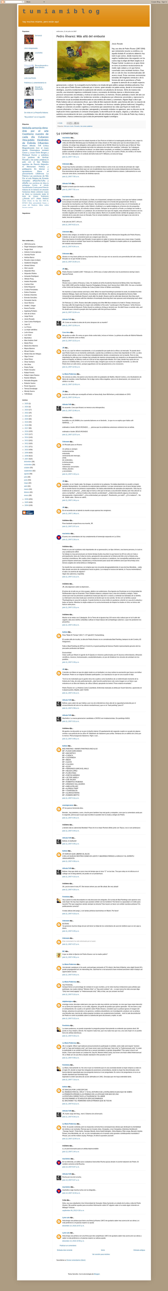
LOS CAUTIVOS (30, 78)
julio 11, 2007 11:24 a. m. (71, 312)
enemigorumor (67, 805)
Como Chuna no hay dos (31, 201)
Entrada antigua (139, 1250)
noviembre (28, 465)
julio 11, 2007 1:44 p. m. (70, 500)
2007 (27, 459)
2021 (27, 416)
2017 (27, 428)
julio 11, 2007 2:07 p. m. (70, 526)
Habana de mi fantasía (30, 190)
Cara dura (66, 332)
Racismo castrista (27, 207)
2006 (27, 499)
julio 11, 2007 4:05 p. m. (70, 844)
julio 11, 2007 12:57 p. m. (71, 434)
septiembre (28, 471)
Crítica (46, 146)
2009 (27, 453)
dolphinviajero (67, 1001)
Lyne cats (66, 1218)
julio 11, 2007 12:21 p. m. (71, 341)
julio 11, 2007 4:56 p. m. (70, 957)
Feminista (66, 897)
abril (26, 486)
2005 (27, 502)
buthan (64, 632)
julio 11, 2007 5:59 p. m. (70, 1058)
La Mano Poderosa (69, 374)
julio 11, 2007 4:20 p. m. (70, 890)
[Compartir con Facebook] (75, 123)
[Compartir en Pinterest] (78, 123)
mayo (26, 483)
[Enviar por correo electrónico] (68, 123)
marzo (26, 489)
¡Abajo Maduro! (42, 198)
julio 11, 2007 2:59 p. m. (70, 708)
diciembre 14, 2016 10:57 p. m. (73, 1226)
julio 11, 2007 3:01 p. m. (70, 721)
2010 (27, 450)
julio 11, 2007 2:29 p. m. (70, 662)
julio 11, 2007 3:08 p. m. (70, 739)
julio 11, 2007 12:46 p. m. (71, 410)
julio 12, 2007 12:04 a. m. (71, 1139)
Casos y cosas (28, 153)
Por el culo (27, 178)
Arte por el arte (69, 126)
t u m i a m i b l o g (60, 11)
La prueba (38, 53)
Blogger (97, 1274)
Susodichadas (27, 187)
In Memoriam (29, 167)
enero (26, 495)
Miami (24, 146)
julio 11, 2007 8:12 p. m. (70, 1104)
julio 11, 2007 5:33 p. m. (70, 1036)
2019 (27, 422)
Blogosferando (28, 148)
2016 (27, 431)
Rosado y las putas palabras (83, 126)
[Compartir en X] (73, 123)
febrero (27, 492)
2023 (27, 410)
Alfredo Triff (66, 183)
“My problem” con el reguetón (34, 117)
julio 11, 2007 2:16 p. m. (70, 539)
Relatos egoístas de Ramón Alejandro (35, 163)
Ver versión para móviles (101, 1254)
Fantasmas (26, 192)
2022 (27, 413)
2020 (27, 419)
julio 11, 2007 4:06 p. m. (70, 861)
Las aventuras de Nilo (39, 176)
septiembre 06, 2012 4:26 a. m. (73, 1210)
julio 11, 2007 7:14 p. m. (70, 1080)
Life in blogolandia (31, 48)
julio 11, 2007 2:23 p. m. (70, 607)
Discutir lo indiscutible (39, 88)
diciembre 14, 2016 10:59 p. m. (73, 1241)
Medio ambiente (37, 192)
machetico (66, 138)
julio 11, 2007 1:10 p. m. (70, 474)
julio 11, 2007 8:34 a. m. (70, 246)
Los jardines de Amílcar (35, 157)
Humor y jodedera (40, 155)
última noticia (44, 205)
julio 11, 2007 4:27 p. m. (70, 944)
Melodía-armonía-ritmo (35, 128)
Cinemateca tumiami (39, 150)
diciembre (28, 462)
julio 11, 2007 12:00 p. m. (71, 325)
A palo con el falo (35, 161)
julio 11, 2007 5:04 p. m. (70, 975)
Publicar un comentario (68, 1245)
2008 (27, 456)
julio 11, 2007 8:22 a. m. (70, 225)
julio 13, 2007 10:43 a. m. (71, 1193)
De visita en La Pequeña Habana (36, 113)
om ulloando (44, 190)
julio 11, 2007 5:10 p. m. (70, 994)
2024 (27, 407)
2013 (27, 440)
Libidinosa (40, 174)
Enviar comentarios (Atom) (76, 1260)
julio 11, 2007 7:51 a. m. (70, 190)
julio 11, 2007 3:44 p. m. (70, 831)
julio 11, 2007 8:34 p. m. (70, 1117)
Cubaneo (43, 137)
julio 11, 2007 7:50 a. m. (70, 177)
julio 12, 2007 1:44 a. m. (70, 1152)
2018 (27, 425)
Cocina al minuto (40, 185)
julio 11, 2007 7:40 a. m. (70, 157)
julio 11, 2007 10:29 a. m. (71, 262)
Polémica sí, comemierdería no (35, 83)
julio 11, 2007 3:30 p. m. (70, 818)
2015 (27, 434)
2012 (27, 443)
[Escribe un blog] (70, 123)
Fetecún (46, 187)
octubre (27, 468)
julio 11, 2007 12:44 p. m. (71, 397)
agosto (26, 474)
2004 (27, 505)
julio (26, 477)
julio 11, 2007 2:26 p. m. (70, 625)
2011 (27, 447)
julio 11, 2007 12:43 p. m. (71, 384)
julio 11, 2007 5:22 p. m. (70, 1018)
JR (63, 269)
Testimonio (45, 196)
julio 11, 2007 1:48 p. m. (70, 513)
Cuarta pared (37, 187)
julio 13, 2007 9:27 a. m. (70, 1180)
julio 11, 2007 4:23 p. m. (70, 914)
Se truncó (38, 35)
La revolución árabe (38, 194)
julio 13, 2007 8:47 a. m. (70, 1167)
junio (26, 480)
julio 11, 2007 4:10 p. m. (70, 877)
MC (63, 951)
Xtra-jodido (28, 140)
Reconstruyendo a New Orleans (41, 66)
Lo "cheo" (38, 100)
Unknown (65, 164)
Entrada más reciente (64, 1250)
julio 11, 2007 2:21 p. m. (70, 577)
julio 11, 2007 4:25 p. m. (70, 931)
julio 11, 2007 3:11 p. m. (70, 798)
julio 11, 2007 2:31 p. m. (70, 693)
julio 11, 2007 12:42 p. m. (71, 367)
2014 (27, 437)
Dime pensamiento (35, 203)
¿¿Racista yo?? (28, 198)
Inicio (103, 1250)
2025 (27, 404)
